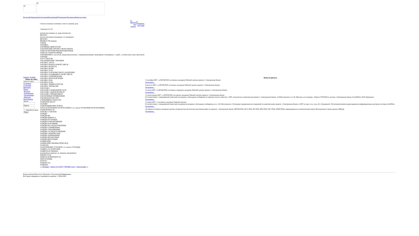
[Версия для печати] (133, 23)
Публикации (62, 17)
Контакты (27, 87)
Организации (29, 95)
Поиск (25, 89)
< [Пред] (52, 167)
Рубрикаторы (34, 17)
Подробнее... (150, 82)
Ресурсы (26, 17)
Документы (71, 17)
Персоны (27, 97)
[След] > (73, 167)
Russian (26, 77)
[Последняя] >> (82, 167)
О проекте (27, 83)
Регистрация (28, 99)
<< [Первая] (44, 167)
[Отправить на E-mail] (140, 23)
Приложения (52, 17)
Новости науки (80, 17)
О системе (27, 85)
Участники (43, 17)
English (32, 77)
